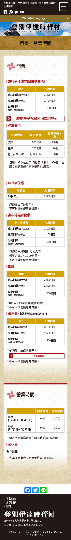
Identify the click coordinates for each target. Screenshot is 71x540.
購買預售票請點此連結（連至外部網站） (37, 118)
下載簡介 (11, 498)
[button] (63, 6)
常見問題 (11, 502)
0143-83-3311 (16, 525)
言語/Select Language (34, 18)
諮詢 (8, 506)
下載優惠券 (38, 356)
